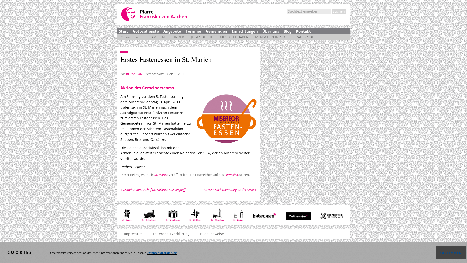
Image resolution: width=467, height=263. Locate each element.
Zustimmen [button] (451, 252)
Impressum (133, 233)
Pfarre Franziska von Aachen (154, 14)
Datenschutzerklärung (162, 252)
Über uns (270, 31)
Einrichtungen (245, 31)
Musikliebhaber (234, 37)
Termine (193, 31)
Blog (287, 31)
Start (123, 31)
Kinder (178, 37)
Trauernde (304, 37)
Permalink (231, 174)
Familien (157, 37)
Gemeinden (216, 31)
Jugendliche (202, 37)
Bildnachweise (212, 233)
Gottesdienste (146, 31)
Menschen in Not (271, 37)
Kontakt (303, 31)
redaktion (134, 73)
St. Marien (161, 174)
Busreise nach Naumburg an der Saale (230, 190)
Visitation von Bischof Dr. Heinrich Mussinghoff (153, 190)
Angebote (172, 31)
